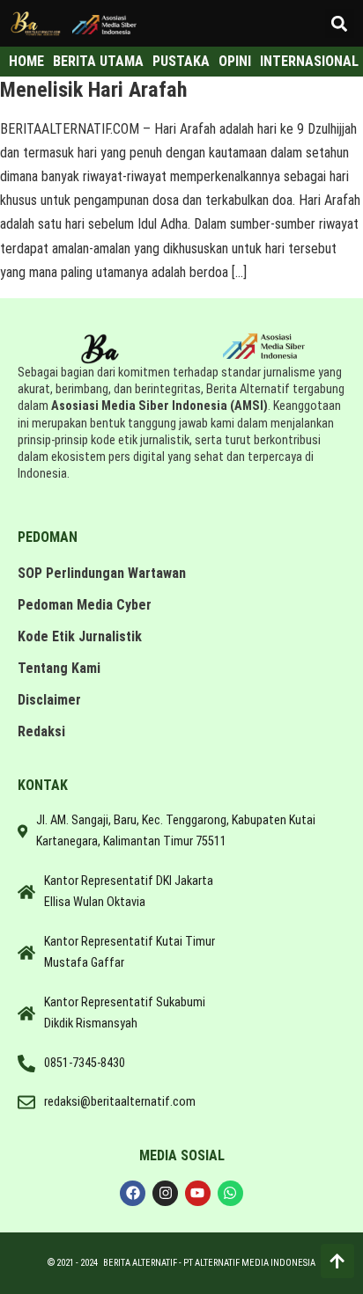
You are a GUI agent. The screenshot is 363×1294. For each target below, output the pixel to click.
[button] (339, 23)
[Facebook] (132, 1193)
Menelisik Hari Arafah (94, 89)
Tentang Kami (59, 668)
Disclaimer (49, 699)
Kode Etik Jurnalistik (80, 636)
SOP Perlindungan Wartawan (102, 573)
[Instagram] (165, 1193)
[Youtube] (198, 1193)
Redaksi (41, 731)
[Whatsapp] (230, 1193)
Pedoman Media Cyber (85, 604)
